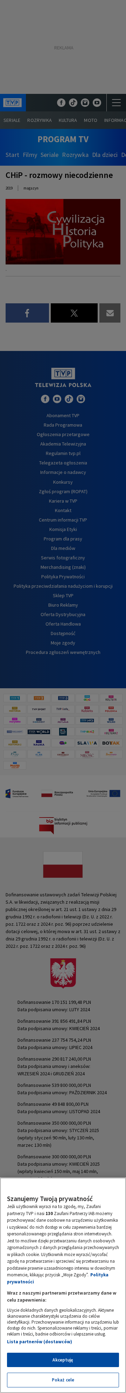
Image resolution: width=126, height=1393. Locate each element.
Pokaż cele (63, 1380)
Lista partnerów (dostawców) (39, 1342)
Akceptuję (62, 1360)
